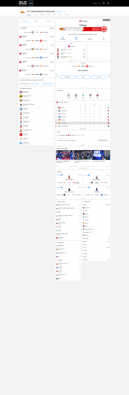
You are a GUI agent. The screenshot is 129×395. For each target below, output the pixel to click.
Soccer (20, 7)
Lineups (76, 39)
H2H (103, 39)
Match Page (62, 39)
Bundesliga (84, 21)
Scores (31, 3)
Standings (90, 39)
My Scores (98, 3)
